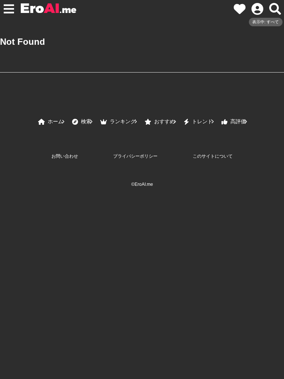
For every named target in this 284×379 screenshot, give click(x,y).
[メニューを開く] (9, 9)
